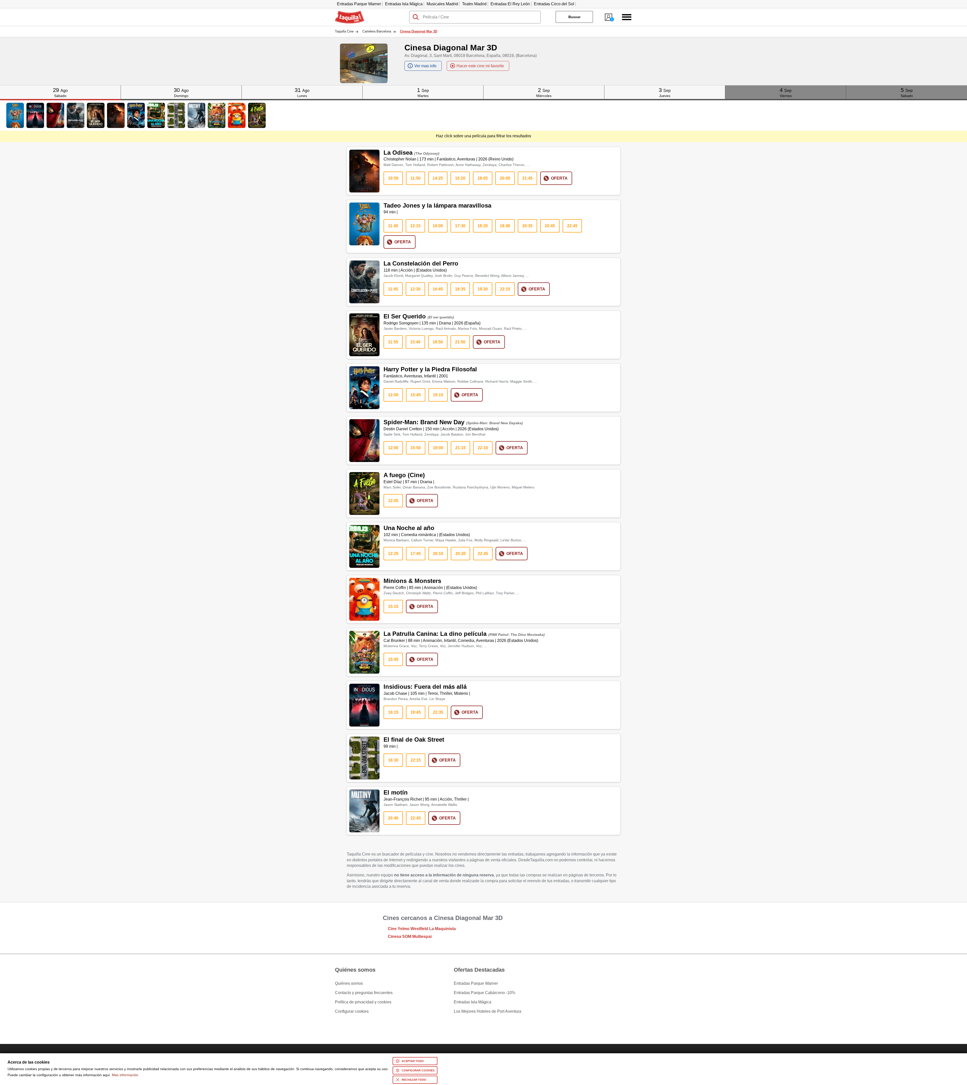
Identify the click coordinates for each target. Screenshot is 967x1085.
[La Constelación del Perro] (75, 115)
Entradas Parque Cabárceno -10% (484, 993)
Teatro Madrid (474, 4)
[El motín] (196, 115)
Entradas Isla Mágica (404, 4)
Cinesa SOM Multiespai (410, 936)
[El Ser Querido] (95, 115)
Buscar (574, 17)
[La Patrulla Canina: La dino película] (216, 115)
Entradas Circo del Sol (554, 4)
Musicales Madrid (442, 4)
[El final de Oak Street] (176, 115)
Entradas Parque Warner (359, 4)
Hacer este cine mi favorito (480, 66)
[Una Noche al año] (156, 115)
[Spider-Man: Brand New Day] (55, 115)
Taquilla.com (346, 13)
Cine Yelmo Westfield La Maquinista (422, 929)
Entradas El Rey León (510, 4)
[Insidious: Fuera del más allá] (35, 115)
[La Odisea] (115, 115)
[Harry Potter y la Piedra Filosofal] (136, 115)
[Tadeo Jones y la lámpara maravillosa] (15, 115)
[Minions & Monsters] (236, 115)
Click (60, 87)
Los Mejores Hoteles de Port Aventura (487, 1011)
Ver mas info (425, 66)
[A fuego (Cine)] (256, 115)
